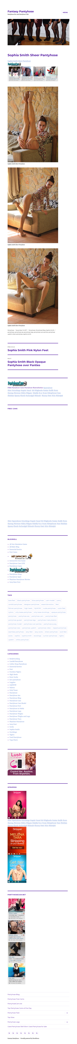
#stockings (16, 390)
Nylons (12, 687)
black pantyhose (23, 600)
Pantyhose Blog (40, 330)
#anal (29, 390)
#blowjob (59, 395)
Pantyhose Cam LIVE (17, 563)
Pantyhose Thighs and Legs (19, 716)
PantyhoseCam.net (15, 1004)
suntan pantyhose (50, 636)
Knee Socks (13, 677)
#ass (59, 393)
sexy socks (39, 632)
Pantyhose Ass (14, 695)
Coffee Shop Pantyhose (18, 664)
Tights (11, 735)
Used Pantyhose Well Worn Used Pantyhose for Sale (27, 1026)
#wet (49, 395)
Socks (11, 727)
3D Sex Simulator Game (18, 544)
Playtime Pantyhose (16, 722)
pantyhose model (15, 624)
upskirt (11, 640)
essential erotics (47, 604)
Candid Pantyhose (16, 661)
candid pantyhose (15, 604)
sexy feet (29, 632)
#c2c (40, 393)
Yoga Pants (13, 740)
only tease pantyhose (23, 612)
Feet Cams (13, 552)
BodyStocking (14, 659)
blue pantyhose (38, 600)
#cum (45, 393)
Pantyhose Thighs (16, 714)
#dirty (23, 393)
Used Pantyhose (15, 737)
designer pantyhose (31, 604)
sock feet (63, 632)
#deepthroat (52, 393)
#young (10, 393)
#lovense (17, 393)
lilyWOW (37, 608)
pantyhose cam (37, 616)
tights (61, 636)
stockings (37, 636)
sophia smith (27, 334)
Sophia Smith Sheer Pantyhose (19, 61)
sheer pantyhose (17, 334)
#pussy (17, 395)
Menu (65, 12)
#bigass (29, 393)
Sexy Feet (13, 724)
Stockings (13, 732)
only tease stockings (41, 612)
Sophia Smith (50, 330)
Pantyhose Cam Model (17, 703)
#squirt (23, 390)
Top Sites (11, 1017)
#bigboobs (39, 390)
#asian (45, 390)
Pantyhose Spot (15, 577)
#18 (33, 390)
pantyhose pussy (50, 624)
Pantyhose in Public (16, 708)
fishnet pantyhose (15, 608)
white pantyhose (22, 640)
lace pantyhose (15, 680)
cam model (50, 600)
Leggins (12, 682)
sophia (17, 636)
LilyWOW (12, 685)
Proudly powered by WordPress (30, 1038)
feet (57, 604)
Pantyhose (11, 330)
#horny (44, 395)
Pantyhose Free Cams (16, 999)
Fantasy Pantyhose (21, 11)
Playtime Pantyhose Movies (19, 579)
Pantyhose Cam (15, 701)
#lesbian (11, 395)
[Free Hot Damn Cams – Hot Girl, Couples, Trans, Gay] (22, 556)
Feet (11, 669)
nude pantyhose (49, 608)
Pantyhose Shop (15, 574)
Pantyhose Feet (15, 706)
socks (10, 636)
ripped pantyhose (59, 628)
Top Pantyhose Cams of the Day (20, 1008)
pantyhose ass (19, 332)
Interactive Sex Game (17, 561)
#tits (53, 395)
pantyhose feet (51, 616)
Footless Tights (15, 672)
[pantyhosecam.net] (38, 941)
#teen (56, 390)
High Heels (13, 674)
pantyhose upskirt (29, 628)
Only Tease (13, 690)
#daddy (35, 393)
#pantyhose (47, 388)
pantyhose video (44, 628)
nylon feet (61, 608)
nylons (10, 612)
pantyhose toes (14, 628)
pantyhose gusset (15, 620)
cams (59, 600)
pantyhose (11, 332)
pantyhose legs (28, 332)
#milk (51, 390)
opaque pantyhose (58, 612)
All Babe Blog (14, 547)
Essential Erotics (15, 549)
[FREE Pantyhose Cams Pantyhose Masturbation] (38, 383)
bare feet (11, 600)
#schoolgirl (30, 395)
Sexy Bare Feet (14, 582)
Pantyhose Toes (15, 719)
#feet (10, 390)
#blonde (38, 395)
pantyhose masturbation (47, 620)
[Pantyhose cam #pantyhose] (19, 570)
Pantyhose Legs (15, 711)
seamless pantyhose (16, 632)
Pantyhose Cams (15, 566)
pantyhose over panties (41, 332)
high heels (28, 608)
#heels (22, 395)
